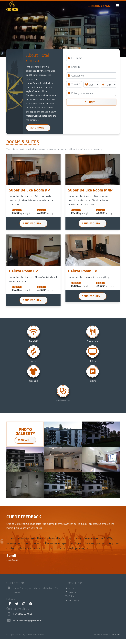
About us (69, 588)
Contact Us (70, 592)
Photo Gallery (72, 600)
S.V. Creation (113, 634)
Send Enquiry (32, 223)
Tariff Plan (70, 596)
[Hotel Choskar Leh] (63, 434)
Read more (37, 128)
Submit (90, 102)
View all (24, 440)
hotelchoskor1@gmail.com (27, 620)
